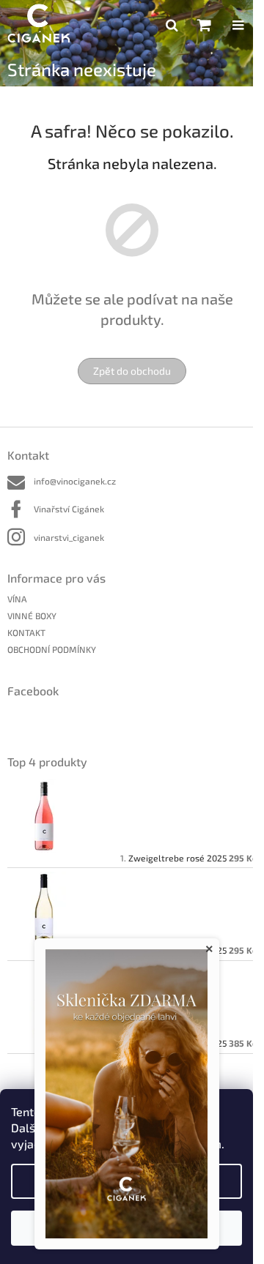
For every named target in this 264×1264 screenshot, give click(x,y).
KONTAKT (26, 632)
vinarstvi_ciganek (69, 537)
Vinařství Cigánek (69, 509)
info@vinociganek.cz (75, 481)
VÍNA (17, 599)
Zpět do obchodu (132, 370)
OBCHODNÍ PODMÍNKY (51, 649)
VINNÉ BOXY (31, 615)
